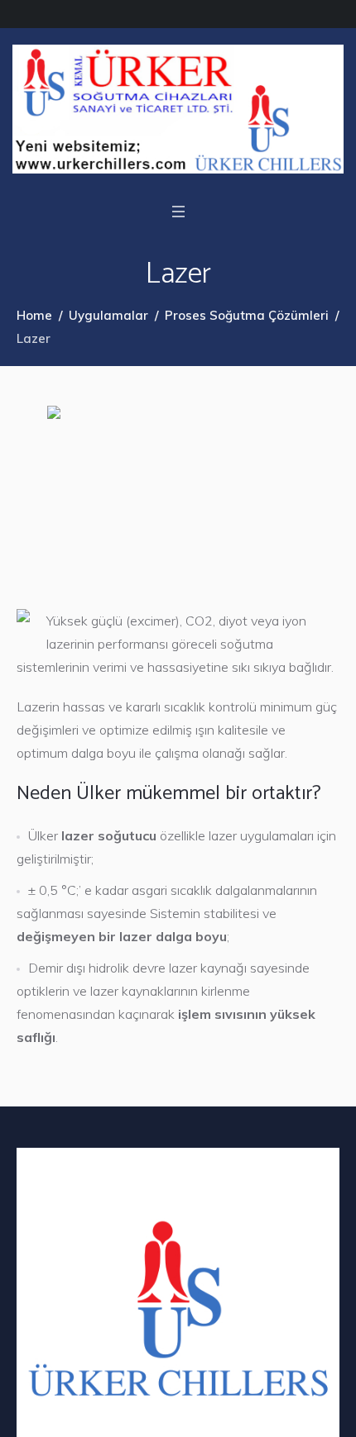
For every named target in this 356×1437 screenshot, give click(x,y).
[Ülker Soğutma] (178, 109)
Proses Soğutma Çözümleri (247, 315)
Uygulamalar (108, 315)
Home (34, 315)
